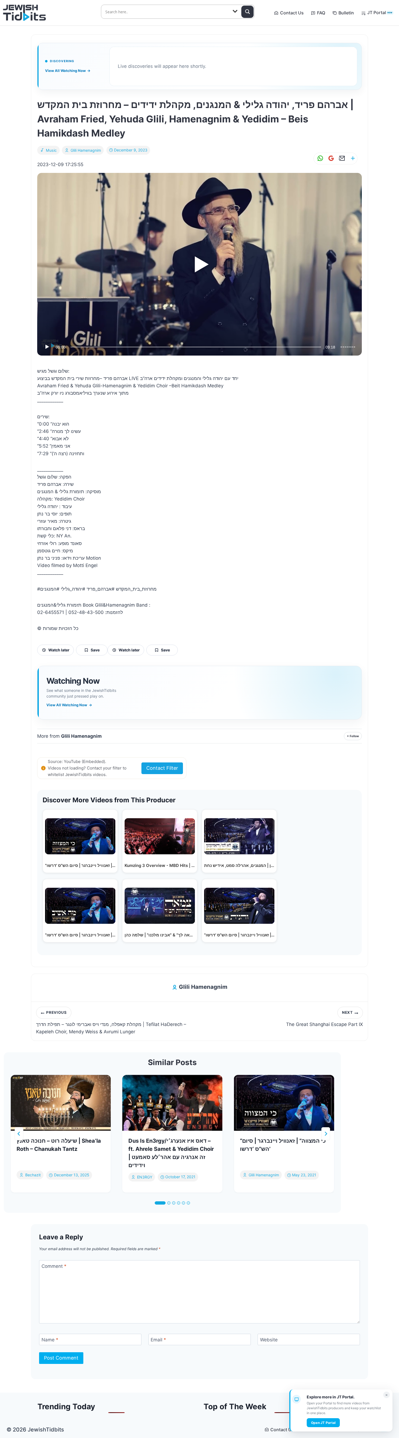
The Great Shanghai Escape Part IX (324, 1018)
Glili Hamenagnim (86, 150)
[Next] (325, 1133)
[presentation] (61, 1103)
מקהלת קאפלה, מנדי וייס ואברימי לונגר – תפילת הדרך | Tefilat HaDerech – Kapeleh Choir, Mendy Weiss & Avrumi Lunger (111, 1022)
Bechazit (33, 1175)
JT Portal (379, 12)
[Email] (340, 158)
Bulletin (346, 12)
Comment (54, 1266)
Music (51, 150)
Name (50, 1339)
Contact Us (292, 12)
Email (158, 1339)
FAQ (321, 12)
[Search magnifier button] (247, 11)
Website (269, 1339)
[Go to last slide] (19, 1133)
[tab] (160, 1203)
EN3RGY (144, 1177)
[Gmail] (330, 158)
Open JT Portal (323, 1423)
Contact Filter (162, 768)
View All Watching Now (67, 70)
